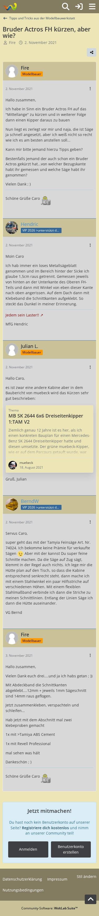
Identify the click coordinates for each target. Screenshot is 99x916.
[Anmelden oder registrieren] (79, 6)
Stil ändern (86, 876)
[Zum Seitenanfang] (90, 899)
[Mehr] (90, 89)
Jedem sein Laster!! (22, 315)
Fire (12, 42)
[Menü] (92, 6)
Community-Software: (49, 908)
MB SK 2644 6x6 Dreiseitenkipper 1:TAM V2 (45, 418)
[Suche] (65, 6)
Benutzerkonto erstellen (71, 849)
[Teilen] (91, 52)
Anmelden (28, 849)
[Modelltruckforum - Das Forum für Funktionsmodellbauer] (10, 6)
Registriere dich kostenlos (45, 827)
